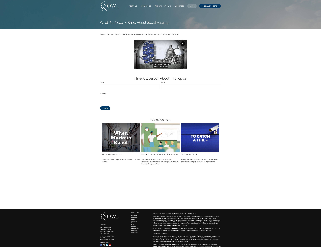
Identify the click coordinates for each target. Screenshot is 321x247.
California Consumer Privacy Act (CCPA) (210, 228)
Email (163, 82)
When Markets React (111, 154)
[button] (133, 6)
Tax (132, 223)
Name (102, 82)
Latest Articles (135, 228)
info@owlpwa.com (105, 242)
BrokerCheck (192, 213)
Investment (134, 217)
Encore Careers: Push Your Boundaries (159, 154)
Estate (133, 219)
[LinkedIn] (107, 245)
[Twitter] (104, 245)
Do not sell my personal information (202, 230)
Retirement (134, 215)
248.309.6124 (107, 229)
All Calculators (135, 232)
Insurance (134, 221)
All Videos (134, 230)
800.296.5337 (109, 231)
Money (133, 224)
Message (103, 93)
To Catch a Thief (189, 154)
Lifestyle (133, 226)
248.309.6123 (107, 227)
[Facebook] (101, 245)
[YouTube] (110, 245)
